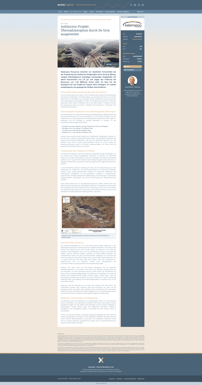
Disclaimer (112, 378)
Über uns (140, 12)
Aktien (66, 12)
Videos (91, 12)
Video (128, 66)
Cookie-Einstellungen (130, 378)
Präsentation (130, 70)
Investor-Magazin (123, 12)
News (85, 12)
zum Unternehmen (132, 17)
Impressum (119, 378)
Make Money (77, 12)
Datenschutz (140, 378)
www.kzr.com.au (137, 39)
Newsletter (99, 12)
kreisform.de (103, 383)
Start (60, 12)
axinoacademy (110, 12)
